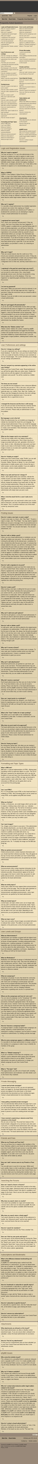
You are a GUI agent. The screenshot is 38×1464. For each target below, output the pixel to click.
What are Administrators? (26, 29)
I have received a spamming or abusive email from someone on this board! (27, 61)
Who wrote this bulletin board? (27, 131)
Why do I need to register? (8, 29)
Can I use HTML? (6, 125)
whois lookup (27, 1395)
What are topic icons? (7, 139)
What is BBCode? (6, 123)
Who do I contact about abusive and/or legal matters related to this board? (28, 136)
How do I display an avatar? (8, 73)
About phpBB (23, 1365)
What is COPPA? (5, 30)
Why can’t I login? (6, 35)
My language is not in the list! (9, 68)
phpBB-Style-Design (21, 1446)
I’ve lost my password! (7, 41)
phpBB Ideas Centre (12, 1377)
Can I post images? (6, 129)
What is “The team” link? (26, 46)
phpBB (5, 429)
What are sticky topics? (7, 136)
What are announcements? (8, 134)
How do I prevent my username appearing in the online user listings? (9, 59)
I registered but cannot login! (9, 34)
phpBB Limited (15, 1361)
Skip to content (6, 3)
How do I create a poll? (7, 95)
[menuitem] (10, 15)
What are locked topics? (7, 137)
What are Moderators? (25, 30)
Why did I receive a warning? (9, 105)
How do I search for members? (27, 90)
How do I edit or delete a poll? (9, 100)
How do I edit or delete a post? (9, 89)
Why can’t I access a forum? (8, 102)
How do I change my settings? (9, 55)
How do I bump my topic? (8, 117)
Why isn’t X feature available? (27, 133)
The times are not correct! (8, 62)
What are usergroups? (25, 32)
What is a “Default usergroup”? (27, 44)
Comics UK (19, 7)
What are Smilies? (6, 127)
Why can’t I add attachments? (9, 103)
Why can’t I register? (6, 32)
